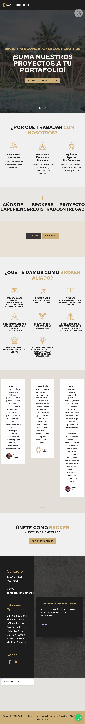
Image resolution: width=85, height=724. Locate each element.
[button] (42, 541)
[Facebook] (9, 662)
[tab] (33, 236)
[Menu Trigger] (80, 5)
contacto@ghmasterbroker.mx (24, 592)
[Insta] (15, 662)
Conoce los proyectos (42, 80)
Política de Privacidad (58, 716)
